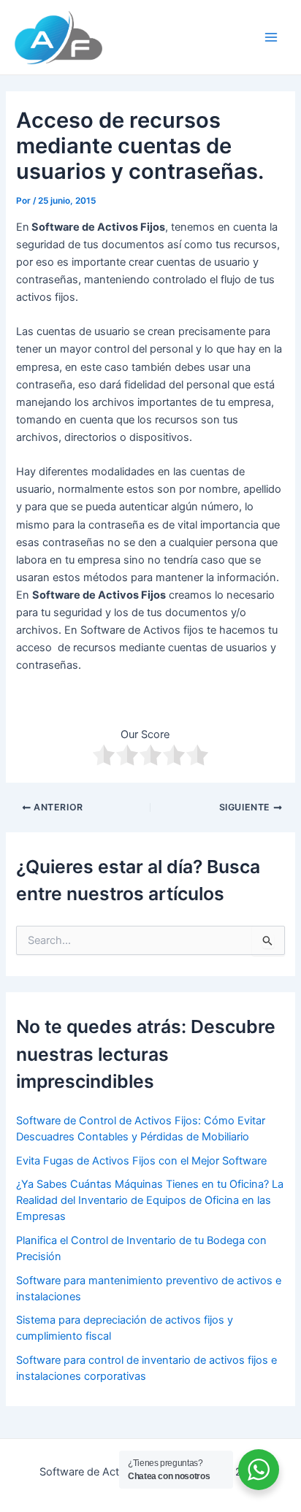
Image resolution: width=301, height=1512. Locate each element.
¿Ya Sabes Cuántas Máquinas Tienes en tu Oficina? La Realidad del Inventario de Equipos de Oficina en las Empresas (149, 1200)
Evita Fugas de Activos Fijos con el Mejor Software (141, 1160)
